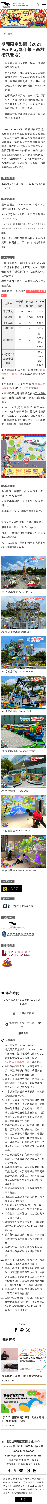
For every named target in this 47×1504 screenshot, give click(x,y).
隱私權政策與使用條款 (22, 1493)
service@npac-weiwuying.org (23, 1455)
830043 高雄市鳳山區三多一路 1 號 (23, 1446)
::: (1, 11)
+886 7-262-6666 (23, 1451)
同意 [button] (23, 1499)
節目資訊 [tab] (8, 33)
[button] (38, 4)
